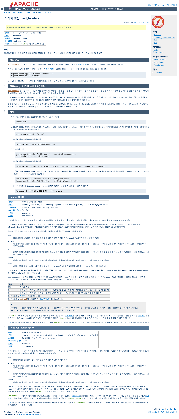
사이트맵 (173, 5)
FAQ (162, 5)
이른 (10, 322)
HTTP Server (17, 12)
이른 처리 (69, 316)
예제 (155, 43)
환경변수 (23, 296)
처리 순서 (157, 35)
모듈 (149, 5)
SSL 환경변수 (45, 299)
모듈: (10, 216)
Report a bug (159, 65)
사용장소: (12, 207)
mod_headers (13, 65)
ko (147, 22)
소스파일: (8, 41)
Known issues (159, 62)
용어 (167, 5)
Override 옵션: (14, 210)
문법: (10, 204)
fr (139, 22)
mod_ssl (23, 299)
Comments (158, 72)
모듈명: (7, 38)
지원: (6, 44)
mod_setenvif (23, 174)
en (135, 22)
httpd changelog (160, 59)
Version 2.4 (41, 12)
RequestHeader (20, 44)
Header (155, 50)
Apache (7, 12)
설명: (6, 33)
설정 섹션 (82, 64)
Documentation (29, 12)
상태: (6, 36)
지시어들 (155, 5)
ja (143, 22)
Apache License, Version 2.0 (29, 414)
